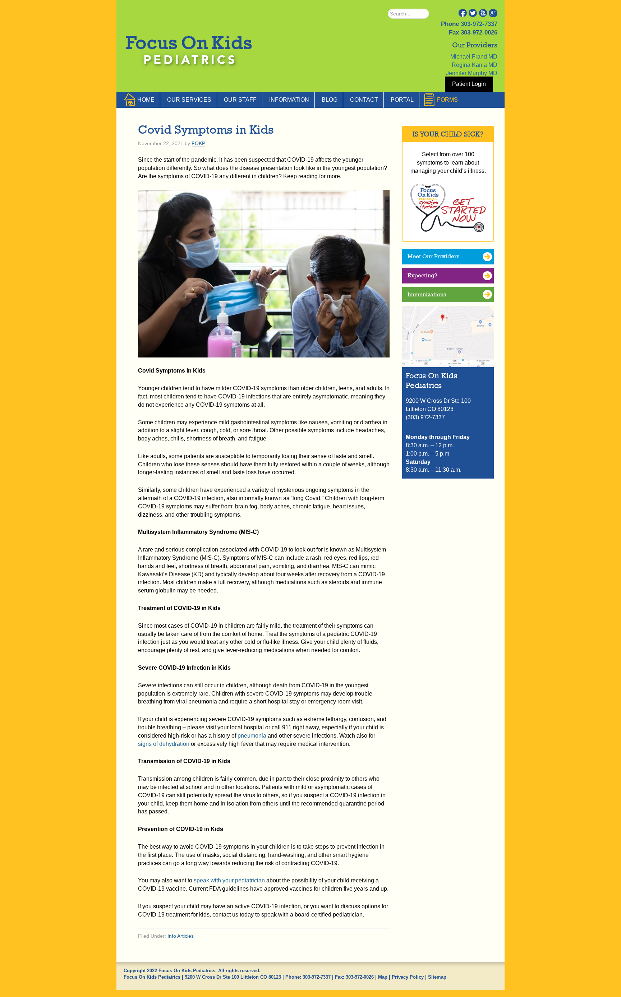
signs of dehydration (163, 744)
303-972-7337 (479, 23)
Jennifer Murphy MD (471, 73)
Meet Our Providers (433, 256)
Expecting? (422, 275)
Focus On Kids (186, 46)
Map (382, 977)
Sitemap (437, 977)
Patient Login (469, 84)
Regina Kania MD (474, 65)
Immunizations (427, 294)
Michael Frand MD (473, 57)
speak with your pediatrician (229, 880)
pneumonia (252, 736)
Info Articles (180, 936)
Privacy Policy (408, 977)
